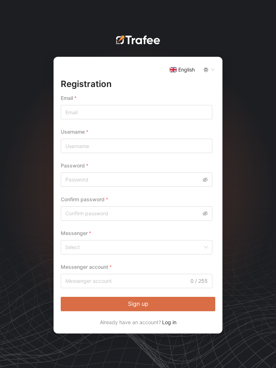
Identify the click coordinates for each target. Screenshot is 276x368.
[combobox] (173, 70)
